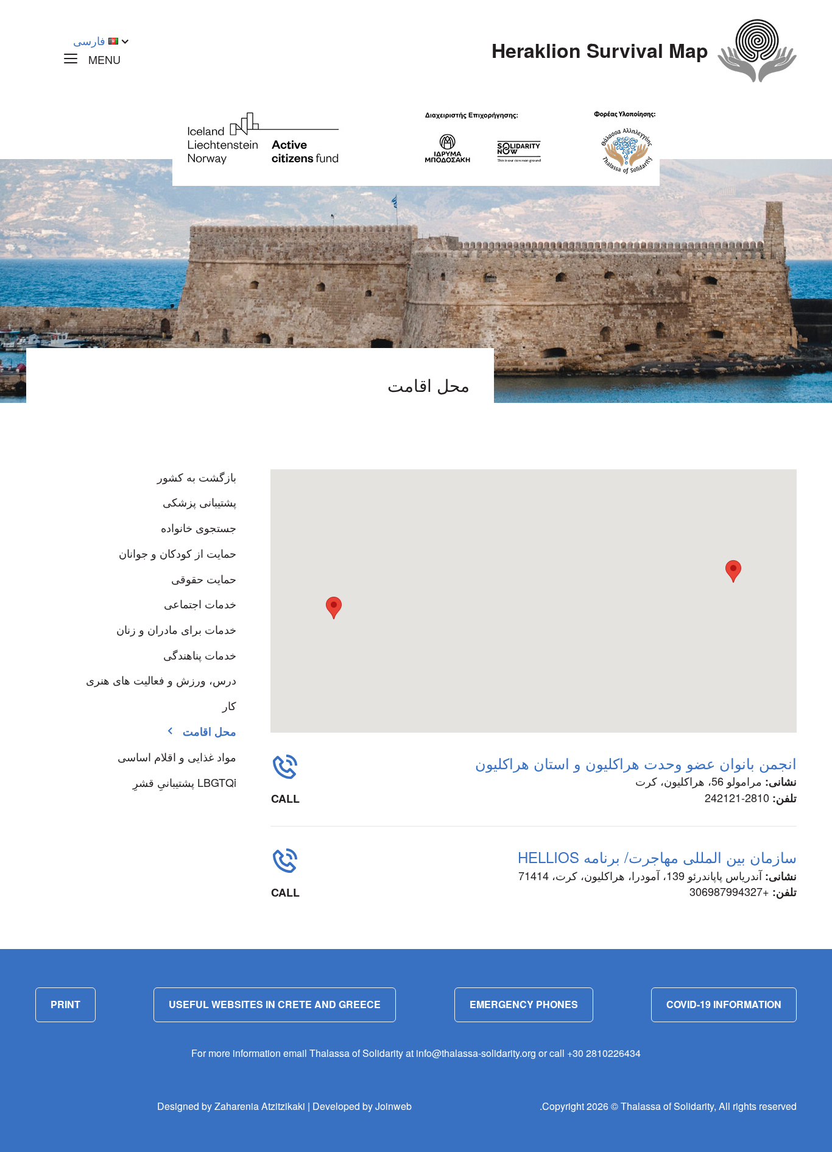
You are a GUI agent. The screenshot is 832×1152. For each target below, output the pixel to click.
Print (65, 1004)
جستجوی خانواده (198, 527)
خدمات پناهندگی (199, 655)
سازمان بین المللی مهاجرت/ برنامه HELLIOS (657, 856)
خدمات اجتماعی (200, 603)
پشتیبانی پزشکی (199, 502)
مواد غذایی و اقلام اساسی (177, 756)
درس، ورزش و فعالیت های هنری (161, 680)
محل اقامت (209, 731)
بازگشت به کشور (196, 477)
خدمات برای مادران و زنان (176, 629)
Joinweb (393, 1106)
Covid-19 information (723, 1004)
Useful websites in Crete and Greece (275, 1004)
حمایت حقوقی (203, 578)
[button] (733, 571)
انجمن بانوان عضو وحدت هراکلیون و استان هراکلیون (636, 762)
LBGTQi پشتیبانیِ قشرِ (184, 782)
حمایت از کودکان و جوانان (177, 553)
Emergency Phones (524, 1004)
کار (229, 705)
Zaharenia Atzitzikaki (259, 1106)
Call (285, 798)
